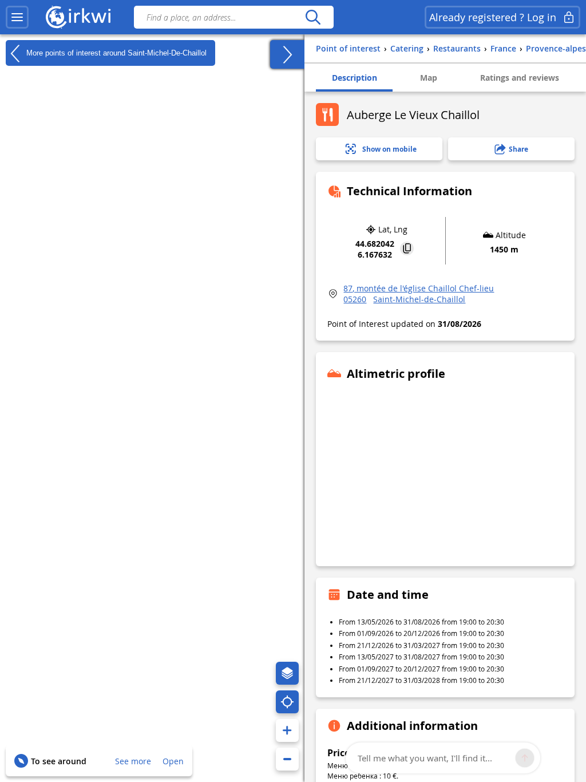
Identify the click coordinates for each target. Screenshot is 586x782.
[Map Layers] (287, 673)
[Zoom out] (287, 759)
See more (133, 761)
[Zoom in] (287, 730)
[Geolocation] (287, 701)
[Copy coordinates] (407, 249)
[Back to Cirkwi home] (78, 17)
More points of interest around (115, 52)
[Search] (312, 17)
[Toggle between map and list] (287, 54)
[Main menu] (17, 17)
